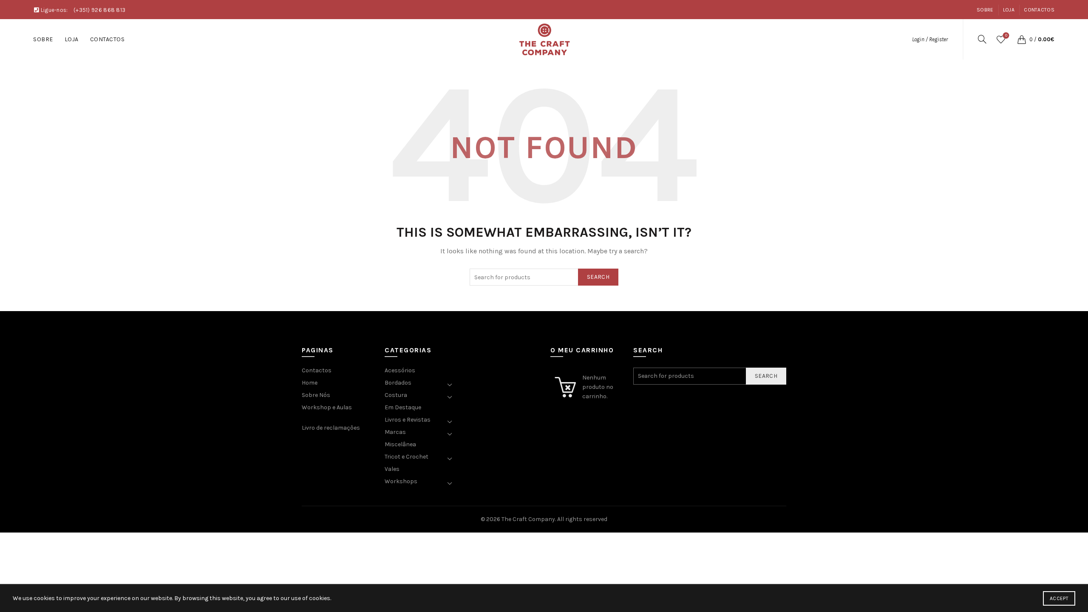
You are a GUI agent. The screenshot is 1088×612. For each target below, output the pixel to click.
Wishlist (1006, 35)
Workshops (401, 481)
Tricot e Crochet (406, 456)
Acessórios (400, 370)
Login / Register (930, 39)
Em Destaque (403, 407)
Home (309, 382)
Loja (1008, 10)
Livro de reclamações (331, 427)
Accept (1059, 598)
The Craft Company (528, 519)
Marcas (395, 432)
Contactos (1039, 10)
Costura (396, 395)
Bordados (398, 382)
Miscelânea (400, 444)
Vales (392, 469)
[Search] (982, 39)
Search (598, 276)
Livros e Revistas (408, 419)
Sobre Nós (316, 395)
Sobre (985, 10)
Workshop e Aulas (327, 407)
